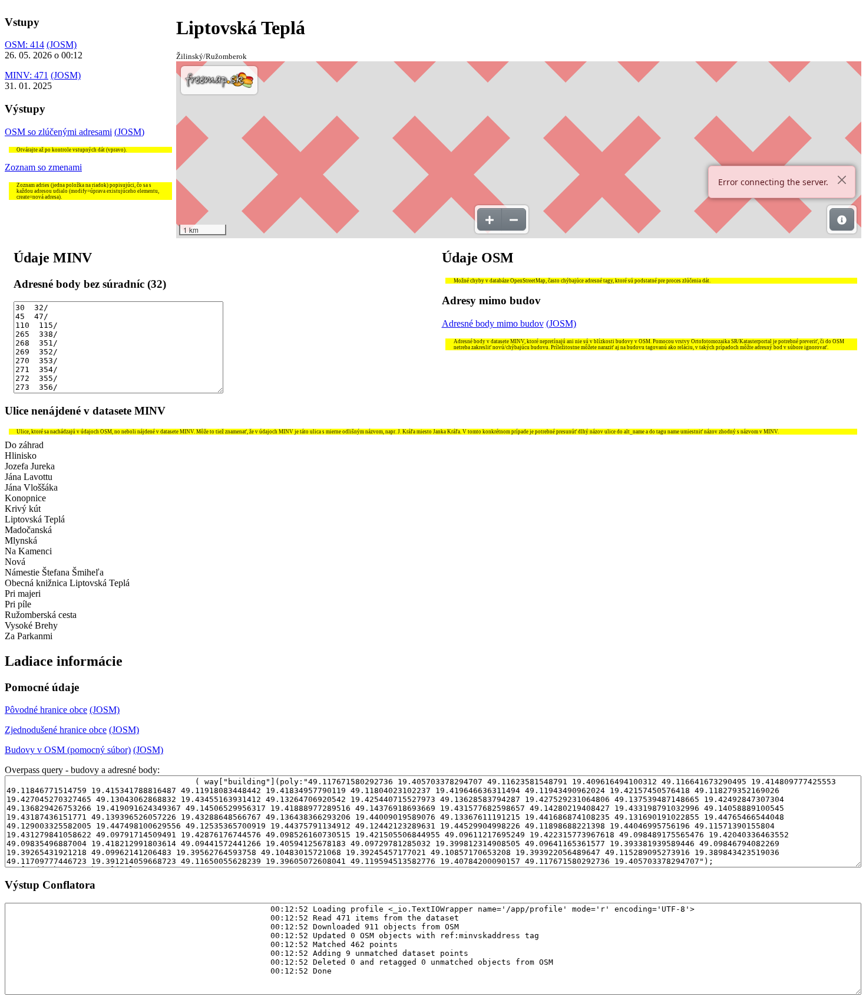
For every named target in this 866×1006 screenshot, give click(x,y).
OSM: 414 (24, 45)
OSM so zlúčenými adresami (58, 132)
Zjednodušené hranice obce (56, 730)
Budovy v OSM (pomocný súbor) (68, 750)
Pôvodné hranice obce (46, 710)
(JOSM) (62, 45)
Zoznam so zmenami (43, 167)
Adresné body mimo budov (493, 323)
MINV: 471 (26, 75)
